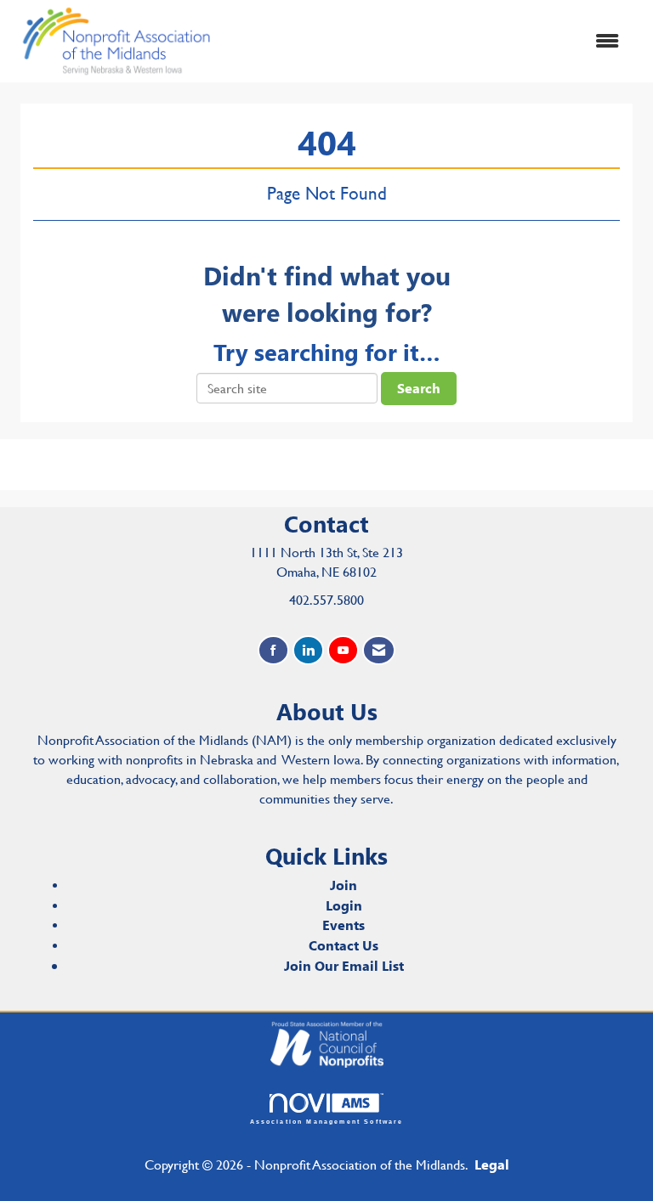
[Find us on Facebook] (273, 650)
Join (343, 885)
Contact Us (343, 945)
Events (343, 924)
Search (418, 388)
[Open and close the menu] (427, 41)
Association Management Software (327, 1121)
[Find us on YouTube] (343, 650)
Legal (491, 1164)
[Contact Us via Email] (378, 650)
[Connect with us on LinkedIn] (308, 650)
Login (344, 905)
